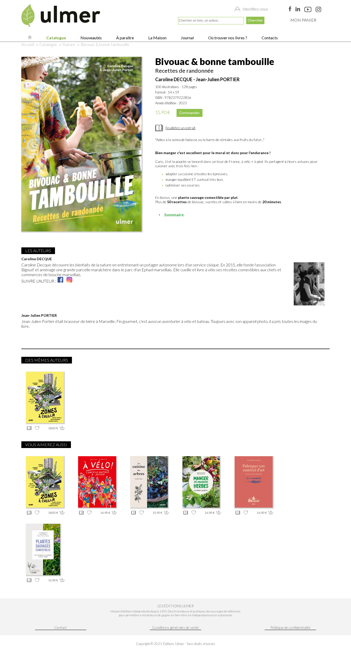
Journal (187, 37)
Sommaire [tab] (174, 214)
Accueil (27, 44)
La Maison (157, 37)
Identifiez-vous (255, 9)
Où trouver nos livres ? (227, 37)
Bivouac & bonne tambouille (105, 44)
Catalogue (55, 37)
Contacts (269, 37)
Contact (60, 627)
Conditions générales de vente (175, 627)
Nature (68, 44)
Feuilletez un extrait (180, 128)
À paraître (124, 37)
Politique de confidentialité (290, 627)
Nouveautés (91, 37)
